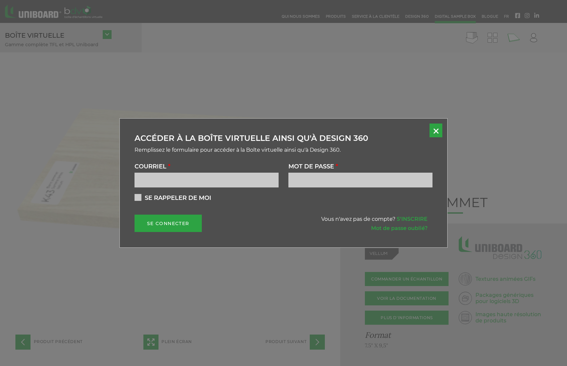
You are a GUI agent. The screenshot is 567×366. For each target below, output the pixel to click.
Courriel (152, 166)
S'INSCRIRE (412, 219)
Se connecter (168, 223)
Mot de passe (313, 166)
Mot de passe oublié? (399, 228)
